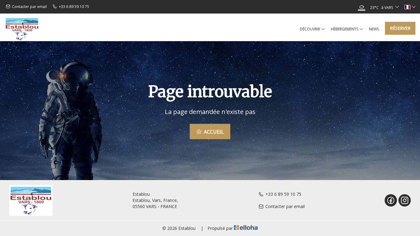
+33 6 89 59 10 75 (283, 194)
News (374, 29)
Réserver (400, 28)
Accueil (213, 131)
